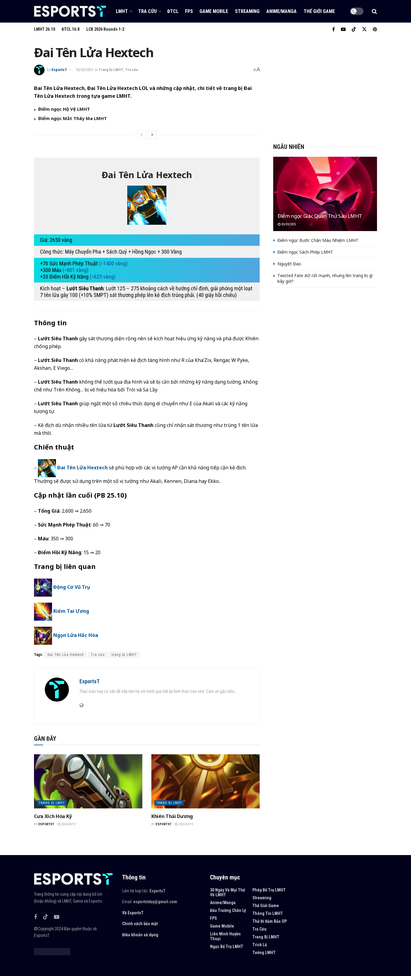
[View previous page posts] (141, 135)
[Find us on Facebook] (333, 29)
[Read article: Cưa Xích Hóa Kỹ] (88, 781)
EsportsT (59, 69)
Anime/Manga (281, 11)
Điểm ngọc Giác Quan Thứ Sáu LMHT (320, 215)
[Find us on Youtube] (343, 29)
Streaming (247, 11)
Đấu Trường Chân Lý (228, 910)
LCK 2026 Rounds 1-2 (105, 29)
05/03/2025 (288, 224)
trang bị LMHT (124, 655)
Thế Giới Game (319, 11)
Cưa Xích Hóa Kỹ (53, 816)
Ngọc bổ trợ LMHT (226, 946)
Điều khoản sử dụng (140, 934)
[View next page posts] (152, 135)
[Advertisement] (325, 87)
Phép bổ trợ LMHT (269, 890)
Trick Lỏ (259, 944)
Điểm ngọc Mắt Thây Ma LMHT (72, 118)
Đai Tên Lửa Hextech (82, 467)
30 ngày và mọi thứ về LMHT (227, 892)
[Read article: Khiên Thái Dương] (205, 781)
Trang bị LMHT (110, 69)
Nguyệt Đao (289, 264)
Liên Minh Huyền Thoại (225, 936)
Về (124, 912)
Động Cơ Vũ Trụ (71, 587)
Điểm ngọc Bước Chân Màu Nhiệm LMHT (317, 240)
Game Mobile (213, 11)
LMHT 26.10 (44, 29)
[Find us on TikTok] (354, 29)
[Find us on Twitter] (364, 29)
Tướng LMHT (264, 952)
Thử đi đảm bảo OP (269, 921)
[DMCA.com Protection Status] (52, 951)
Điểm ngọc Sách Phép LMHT (305, 252)
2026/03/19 (68, 824)
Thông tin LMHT (267, 913)
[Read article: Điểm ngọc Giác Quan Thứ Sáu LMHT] (325, 194)
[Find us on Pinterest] (375, 29)
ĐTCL (172, 11)
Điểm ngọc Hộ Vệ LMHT (64, 109)
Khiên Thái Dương (172, 816)
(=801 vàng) (75, 270)
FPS (189, 11)
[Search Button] (374, 11)
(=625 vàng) (103, 276)
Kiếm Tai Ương (71, 611)
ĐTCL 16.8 (70, 29)
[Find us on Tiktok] (45, 917)
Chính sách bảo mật (140, 923)
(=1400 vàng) (113, 263)
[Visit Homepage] (70, 11)
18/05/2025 (84, 69)
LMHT (122, 11)
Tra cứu (147, 11)
